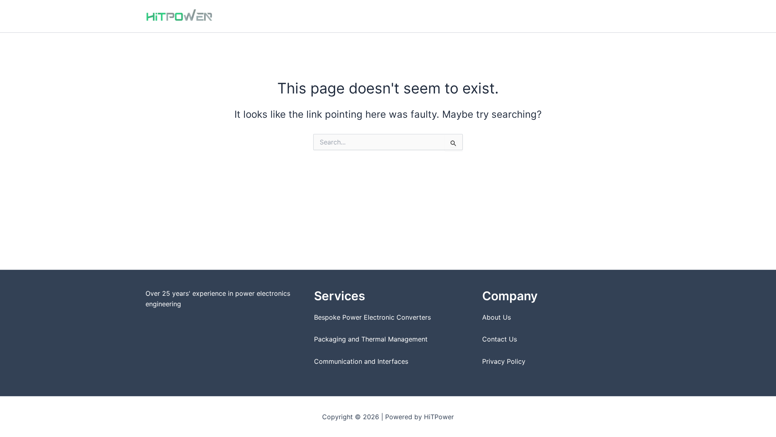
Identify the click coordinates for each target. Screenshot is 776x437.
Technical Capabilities (400, 16)
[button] (472, 16)
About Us (496, 317)
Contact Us (499, 339)
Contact (574, 16)
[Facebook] (602, 16)
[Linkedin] (626, 16)
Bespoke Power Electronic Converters (372, 317)
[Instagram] (614, 16)
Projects (456, 16)
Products (501, 16)
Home (348, 16)
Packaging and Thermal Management (371, 339)
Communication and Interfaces (361, 361)
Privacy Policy (503, 361)
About (542, 16)
